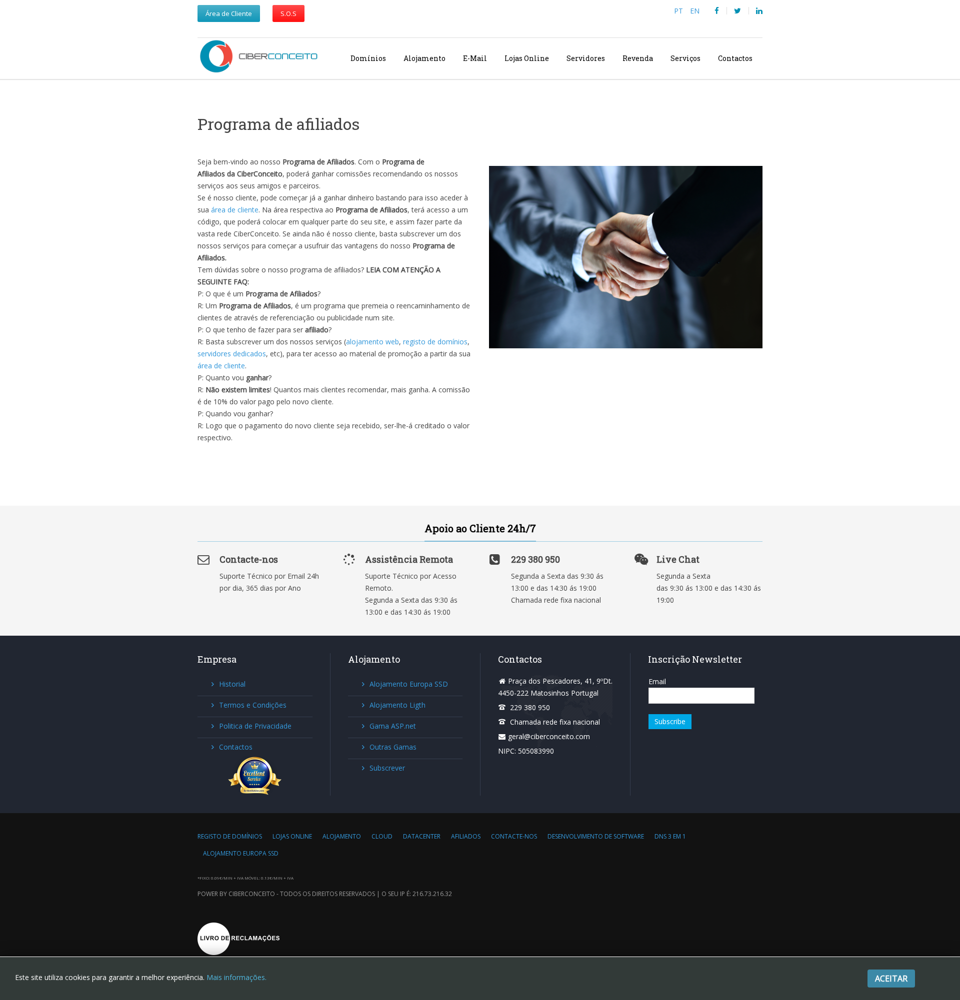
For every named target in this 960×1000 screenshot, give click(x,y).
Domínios (368, 58)
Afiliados (465, 836)
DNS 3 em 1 (670, 836)
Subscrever (387, 768)
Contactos (735, 58)
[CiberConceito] (264, 58)
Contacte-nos (514, 836)
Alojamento (425, 58)
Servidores (585, 58)
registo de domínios (435, 341)
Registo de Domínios (230, 836)
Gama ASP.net (393, 726)
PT (679, 10)
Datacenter (421, 836)
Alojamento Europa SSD (409, 684)
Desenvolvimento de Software (596, 836)
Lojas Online (526, 58)
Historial (232, 684)
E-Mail (475, 58)
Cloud (382, 836)
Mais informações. (236, 977)
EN (695, 10)
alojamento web (372, 341)
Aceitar (891, 978)
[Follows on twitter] (737, 10)
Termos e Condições (252, 705)
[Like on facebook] (716, 10)
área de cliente (234, 209)
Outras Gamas (393, 747)
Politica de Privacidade (255, 726)
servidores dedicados (232, 353)
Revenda (637, 58)
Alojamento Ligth (398, 705)
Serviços (685, 58)
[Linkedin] (759, 10)
